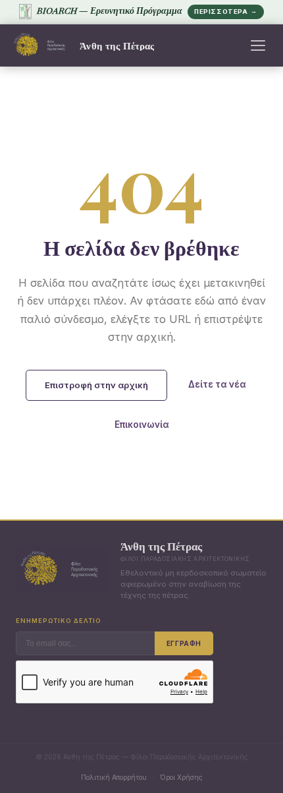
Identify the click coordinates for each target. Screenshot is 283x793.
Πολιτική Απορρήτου (114, 777)
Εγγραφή (184, 643)
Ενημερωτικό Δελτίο (58, 620)
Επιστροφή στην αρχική (96, 385)
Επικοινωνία (142, 424)
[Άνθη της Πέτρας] (42, 45)
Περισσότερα (225, 11)
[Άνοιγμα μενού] (258, 45)
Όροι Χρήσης (181, 777)
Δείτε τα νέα (217, 384)
